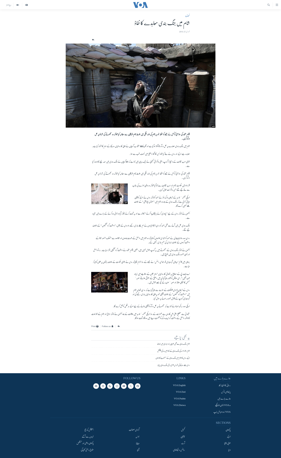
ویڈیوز (137, 443)
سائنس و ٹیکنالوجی (179, 450)
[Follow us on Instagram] (117, 386)
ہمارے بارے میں (224, 399)
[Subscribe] (96, 386)
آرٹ (183, 443)
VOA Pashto (180, 399)
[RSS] (110, 386)
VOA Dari (181, 392)
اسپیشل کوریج (89, 430)
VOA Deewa (179, 405)
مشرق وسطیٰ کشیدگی (87, 450)
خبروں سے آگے (88, 437)
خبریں (187, 15)
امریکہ (229, 437)
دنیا (229, 450)
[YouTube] (26, 5)
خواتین (182, 437)
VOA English (179, 385)
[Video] (17, 5)
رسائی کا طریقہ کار (225, 385)
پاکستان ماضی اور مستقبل (85, 443)
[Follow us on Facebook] (137, 386)
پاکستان (228, 430)
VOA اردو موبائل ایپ (222, 412)
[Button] (92, 40)
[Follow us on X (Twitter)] (130, 386)
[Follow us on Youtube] (124, 386)
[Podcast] (103, 386)
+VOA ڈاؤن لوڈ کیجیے (223, 405)
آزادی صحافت (134, 430)
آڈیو (138, 450)
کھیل (183, 430)
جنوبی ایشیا (227, 443)
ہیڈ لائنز (8, 5)
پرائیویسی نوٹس (226, 392)
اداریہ (137, 437)
